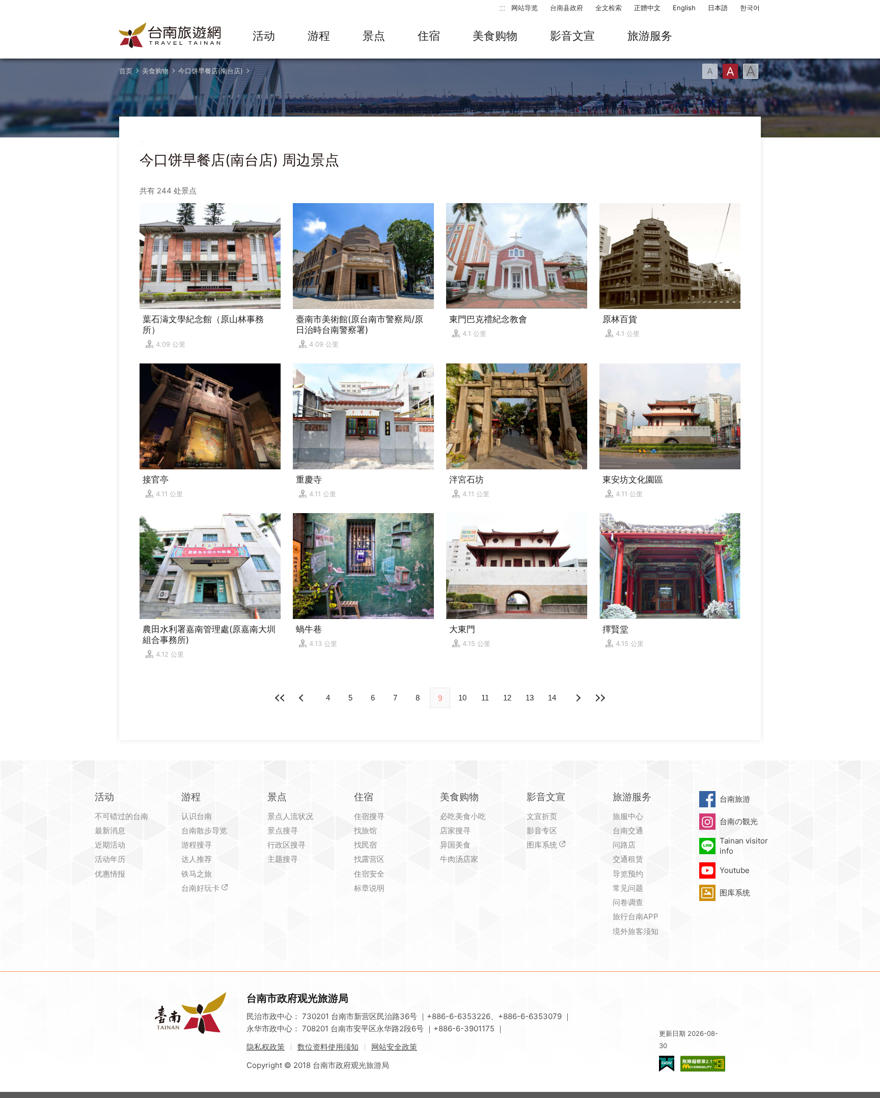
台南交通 (628, 830)
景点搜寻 (282, 830)
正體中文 (647, 8)
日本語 (718, 8)
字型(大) (750, 71)
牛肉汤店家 (459, 859)
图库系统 (542, 845)
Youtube (735, 870)
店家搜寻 (455, 830)
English (684, 8)
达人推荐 (196, 859)
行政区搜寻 (286, 845)
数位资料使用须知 (328, 1047)
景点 (374, 35)
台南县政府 (566, 8)
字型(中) (730, 71)
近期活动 (110, 845)
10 (462, 697)
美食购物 (495, 35)
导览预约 (628, 874)
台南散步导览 (204, 830)
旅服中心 (628, 816)
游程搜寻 (196, 845)
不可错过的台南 (121, 816)
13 (530, 697)
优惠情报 (110, 874)
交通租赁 (628, 859)
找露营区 (369, 859)
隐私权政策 (265, 1047)
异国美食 (455, 845)
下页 (302, 698)
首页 (125, 71)
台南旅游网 (170, 36)
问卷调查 (628, 902)
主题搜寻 (282, 859)
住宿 (429, 35)
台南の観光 (739, 821)
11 (485, 697)
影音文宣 (572, 35)
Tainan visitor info (744, 846)
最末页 (600, 698)
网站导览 (524, 8)
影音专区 (542, 830)
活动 (264, 35)
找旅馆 (365, 830)
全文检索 (608, 8)
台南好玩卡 (200, 888)
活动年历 (110, 859)
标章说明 (369, 888)
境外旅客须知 (635, 931)
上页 (577, 698)
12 (507, 697)
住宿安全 (369, 874)
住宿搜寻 (369, 816)
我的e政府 (666, 1064)
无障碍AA (702, 1064)
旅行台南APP (635, 916)
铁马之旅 (196, 874)
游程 (319, 35)
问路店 (624, 845)
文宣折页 (542, 816)
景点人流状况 (290, 816)
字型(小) (710, 71)
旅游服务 (649, 35)
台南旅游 (735, 799)
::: (502, 7)
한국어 (750, 8)
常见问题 (628, 888)
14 (552, 697)
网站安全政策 (394, 1047)
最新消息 (110, 830)
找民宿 (365, 845)
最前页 (280, 698)
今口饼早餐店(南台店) (210, 71)
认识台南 (196, 816)
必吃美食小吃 (463, 816)
